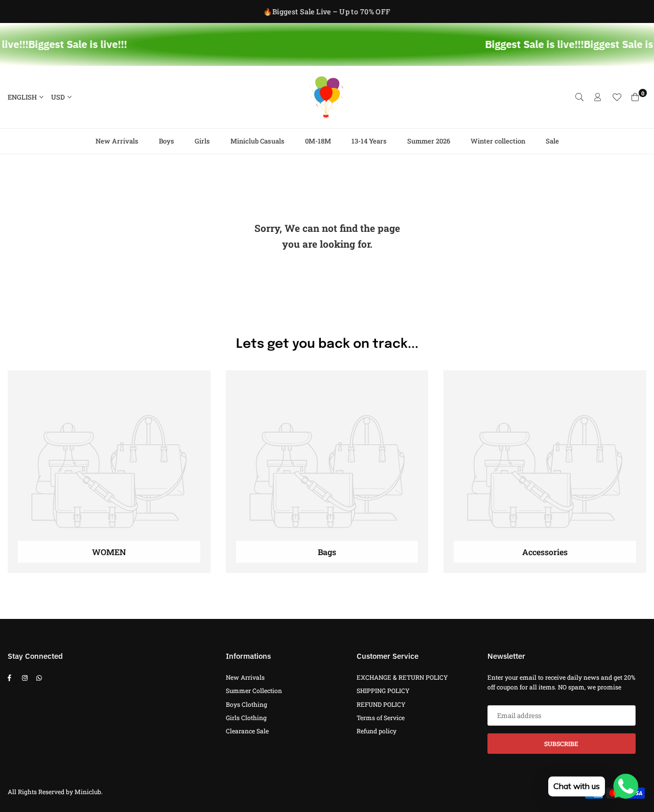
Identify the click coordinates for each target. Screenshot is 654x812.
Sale (552, 141)
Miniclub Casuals (257, 141)
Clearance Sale (247, 731)
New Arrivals (117, 141)
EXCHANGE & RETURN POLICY (402, 677)
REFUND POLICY (381, 704)
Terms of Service (381, 717)
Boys (166, 141)
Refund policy (376, 731)
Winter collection (498, 141)
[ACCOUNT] (598, 97)
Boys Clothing (246, 704)
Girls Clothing (246, 717)
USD (58, 97)
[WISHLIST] (616, 97)
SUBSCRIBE (561, 743)
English (22, 97)
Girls (202, 141)
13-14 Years (369, 141)
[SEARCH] (579, 97)
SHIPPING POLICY (383, 690)
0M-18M (318, 141)
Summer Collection (254, 690)
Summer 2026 (428, 141)
